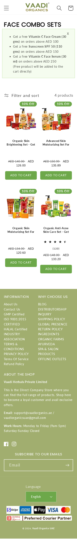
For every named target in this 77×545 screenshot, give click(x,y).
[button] (6, 8)
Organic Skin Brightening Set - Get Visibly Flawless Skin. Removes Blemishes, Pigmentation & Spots (21, 148)
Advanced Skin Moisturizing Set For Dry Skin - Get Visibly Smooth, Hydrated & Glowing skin (55, 148)
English (36, 496)
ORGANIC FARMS (51, 339)
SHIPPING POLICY (51, 319)
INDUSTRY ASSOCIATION (14, 336)
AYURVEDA (46, 344)
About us (11, 304)
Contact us (12, 309)
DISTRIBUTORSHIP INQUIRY (52, 311)
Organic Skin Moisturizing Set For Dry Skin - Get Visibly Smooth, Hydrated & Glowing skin (20, 235)
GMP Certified (14, 314)
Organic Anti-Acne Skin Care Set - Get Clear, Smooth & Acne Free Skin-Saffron (56, 233)
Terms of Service (16, 359)
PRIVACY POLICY (16, 354)
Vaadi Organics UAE (43, 528)
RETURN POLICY (50, 329)
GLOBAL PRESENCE (52, 324)
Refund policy (14, 364)
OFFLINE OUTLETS (52, 359)
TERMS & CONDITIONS (14, 346)
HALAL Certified (15, 329)
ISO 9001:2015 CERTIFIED (15, 321)
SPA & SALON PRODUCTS (48, 351)
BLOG (42, 304)
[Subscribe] (67, 465)
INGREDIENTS (48, 334)
